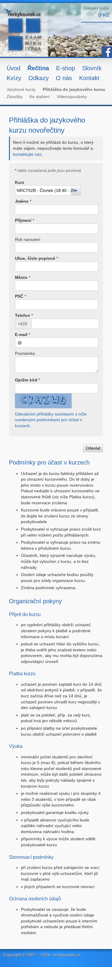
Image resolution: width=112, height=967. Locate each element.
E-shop (65, 68)
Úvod (13, 68)
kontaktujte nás (27, 154)
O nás (64, 78)
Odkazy (38, 78)
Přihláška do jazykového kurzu (74, 89)
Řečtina (38, 68)
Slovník (92, 68)
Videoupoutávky (72, 96)
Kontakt (89, 78)
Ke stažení (40, 96)
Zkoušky (14, 96)
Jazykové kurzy (21, 89)
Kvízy (14, 78)
